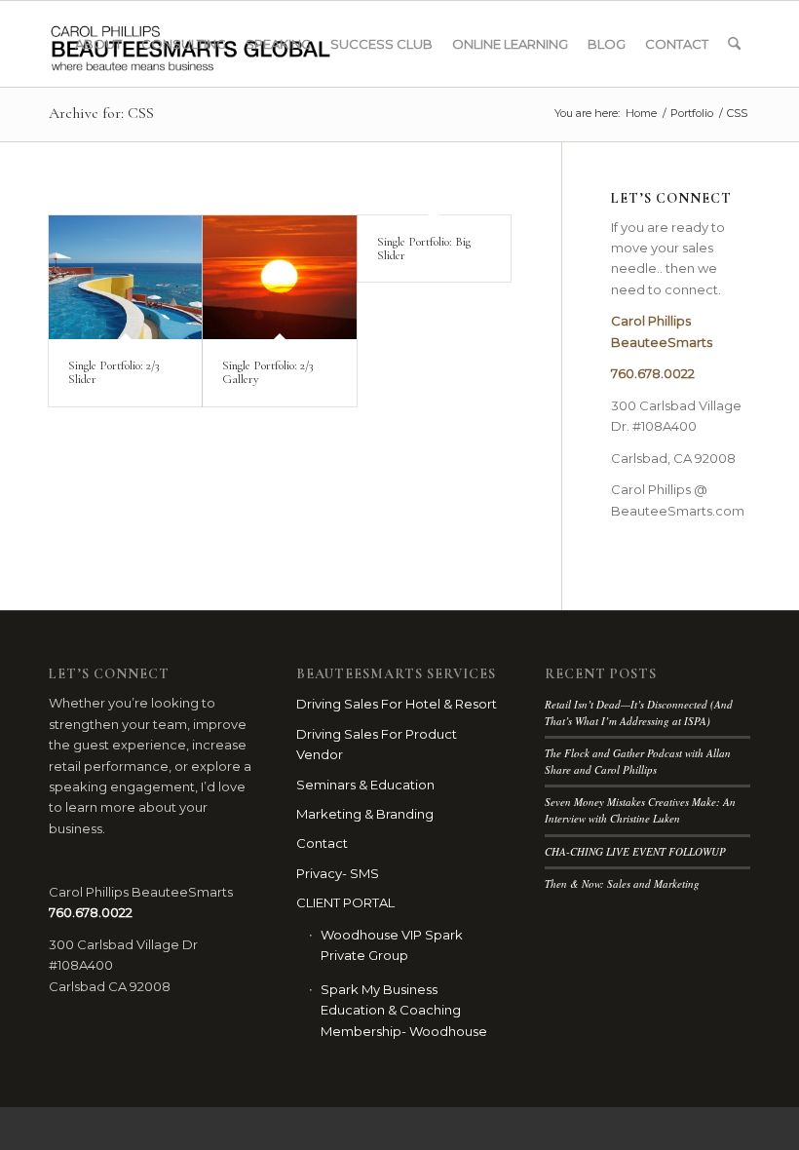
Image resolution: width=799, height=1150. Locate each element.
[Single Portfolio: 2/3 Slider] (125, 277)
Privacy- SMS (337, 873)
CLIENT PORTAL (345, 902)
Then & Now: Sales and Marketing (622, 883)
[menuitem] (98, 44)
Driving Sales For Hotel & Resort (396, 703)
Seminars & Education (365, 784)
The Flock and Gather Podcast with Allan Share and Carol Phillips (638, 761)
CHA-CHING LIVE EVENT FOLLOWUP (635, 851)
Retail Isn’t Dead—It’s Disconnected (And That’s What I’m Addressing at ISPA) (639, 712)
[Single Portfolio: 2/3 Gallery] (279, 277)
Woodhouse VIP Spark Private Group (392, 945)
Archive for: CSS (101, 113)
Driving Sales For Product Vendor (376, 744)
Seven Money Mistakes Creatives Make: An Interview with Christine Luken (640, 809)
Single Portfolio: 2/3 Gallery (267, 372)
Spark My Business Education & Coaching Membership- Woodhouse (404, 1010)
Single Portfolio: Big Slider (424, 248)
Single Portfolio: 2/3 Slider (113, 372)
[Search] (734, 44)
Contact (322, 843)
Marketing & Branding (365, 814)
